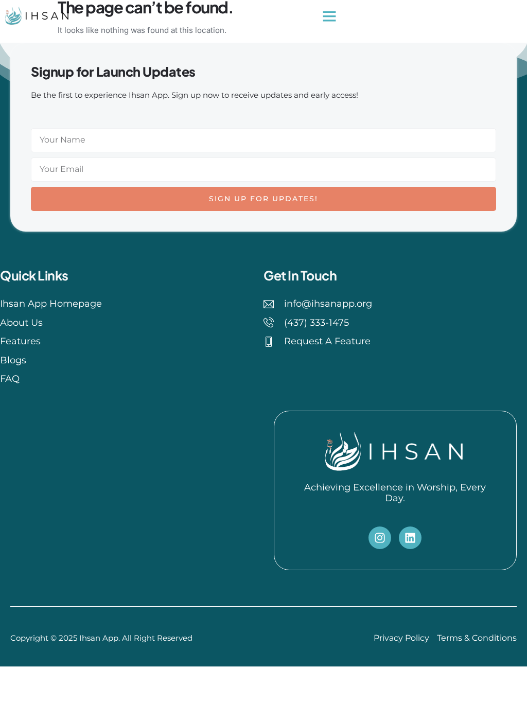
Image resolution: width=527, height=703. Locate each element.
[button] (329, 16)
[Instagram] (379, 537)
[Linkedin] (410, 537)
